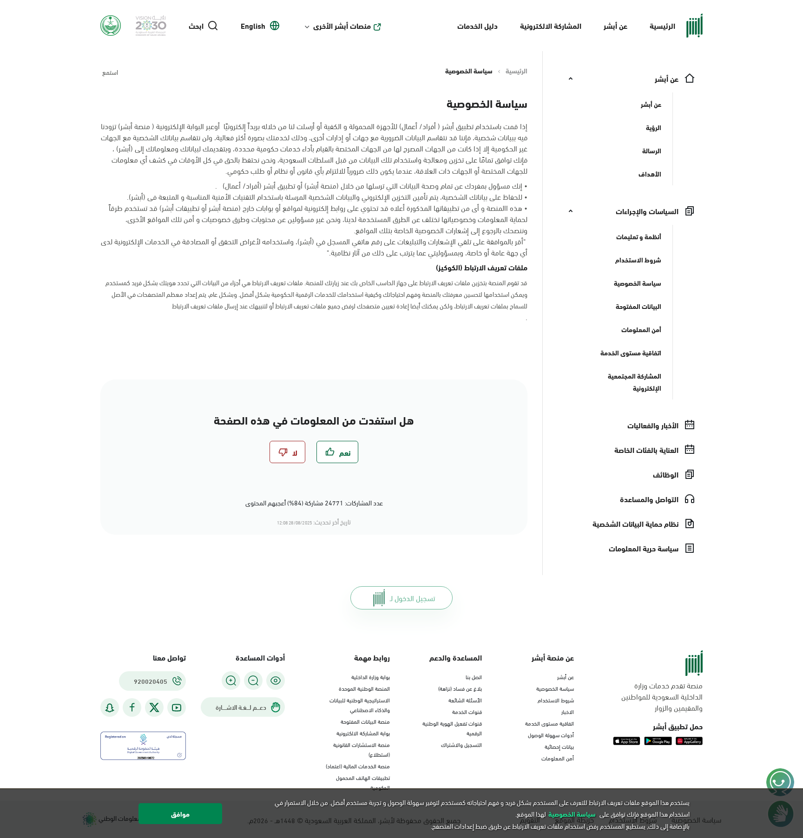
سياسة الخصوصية (555, 688)
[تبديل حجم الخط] (253, 680)
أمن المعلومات (557, 758)
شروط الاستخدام (556, 699)
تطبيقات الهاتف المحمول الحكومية (363, 782)
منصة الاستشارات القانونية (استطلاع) (361, 749)
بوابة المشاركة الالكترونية (363, 732)
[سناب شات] (109, 708)
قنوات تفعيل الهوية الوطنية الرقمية (452, 728)
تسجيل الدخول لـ (412, 597)
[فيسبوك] (132, 708)
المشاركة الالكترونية (550, 25)
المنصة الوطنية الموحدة (364, 688)
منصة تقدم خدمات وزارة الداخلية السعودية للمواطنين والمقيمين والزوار (662, 696)
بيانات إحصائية (559, 746)
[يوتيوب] (176, 708)
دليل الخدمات (477, 25)
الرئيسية (662, 25)
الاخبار (567, 711)
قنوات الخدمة (467, 711)
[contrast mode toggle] (275, 680)
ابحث (196, 25)
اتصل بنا (474, 676)
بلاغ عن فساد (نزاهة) (460, 688)
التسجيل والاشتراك (461, 744)
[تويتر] (154, 707)
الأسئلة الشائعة (465, 699)
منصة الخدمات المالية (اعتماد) (358, 765)
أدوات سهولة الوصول (551, 734)
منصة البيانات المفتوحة (365, 721)
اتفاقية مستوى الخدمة (549, 723)
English (253, 25)
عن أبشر (615, 25)
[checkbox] (337, 452)
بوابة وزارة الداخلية (370, 676)
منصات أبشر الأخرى (342, 25)
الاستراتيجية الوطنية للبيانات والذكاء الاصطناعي (359, 704)
